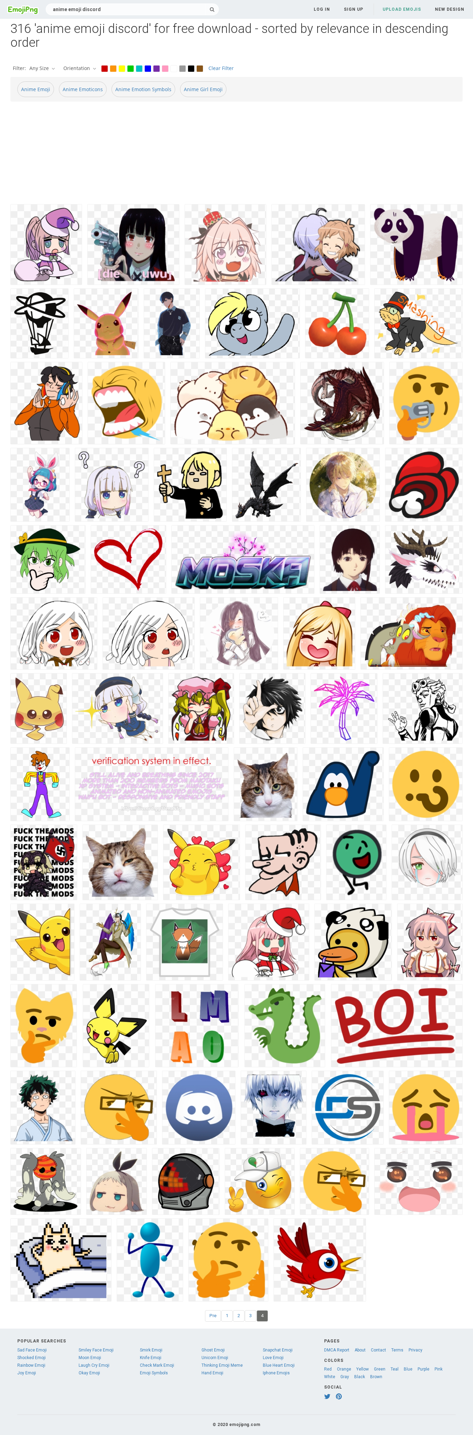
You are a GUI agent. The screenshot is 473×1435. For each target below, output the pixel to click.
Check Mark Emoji (157, 1365)
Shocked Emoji (31, 1357)
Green (379, 1369)
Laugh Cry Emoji (94, 1365)
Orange (344, 1369)
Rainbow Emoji (31, 1365)
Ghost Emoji (213, 1350)
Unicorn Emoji (215, 1357)
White (329, 1376)
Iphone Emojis (276, 1373)
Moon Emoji (90, 1357)
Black (359, 1376)
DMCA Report (336, 1350)
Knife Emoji (150, 1357)
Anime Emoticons (83, 89)
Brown (376, 1376)
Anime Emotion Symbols (143, 89)
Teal (395, 1369)
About (360, 1350)
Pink (439, 1369)
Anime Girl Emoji (203, 89)
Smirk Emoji (151, 1350)
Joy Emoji (26, 1373)
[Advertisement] (218, 155)
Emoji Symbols (154, 1373)
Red (328, 1369)
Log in (322, 9)
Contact (378, 1350)
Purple (423, 1369)
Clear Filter (221, 68)
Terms (397, 1350)
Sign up (353, 9)
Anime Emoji (35, 89)
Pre (212, 1315)
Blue (408, 1369)
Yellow (362, 1369)
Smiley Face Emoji (96, 1350)
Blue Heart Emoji (279, 1365)
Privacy (415, 1350)
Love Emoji (273, 1357)
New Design (449, 9)
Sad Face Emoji (32, 1350)
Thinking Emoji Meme (222, 1365)
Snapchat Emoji (278, 1350)
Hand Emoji (212, 1373)
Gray (344, 1376)
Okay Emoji (89, 1373)
